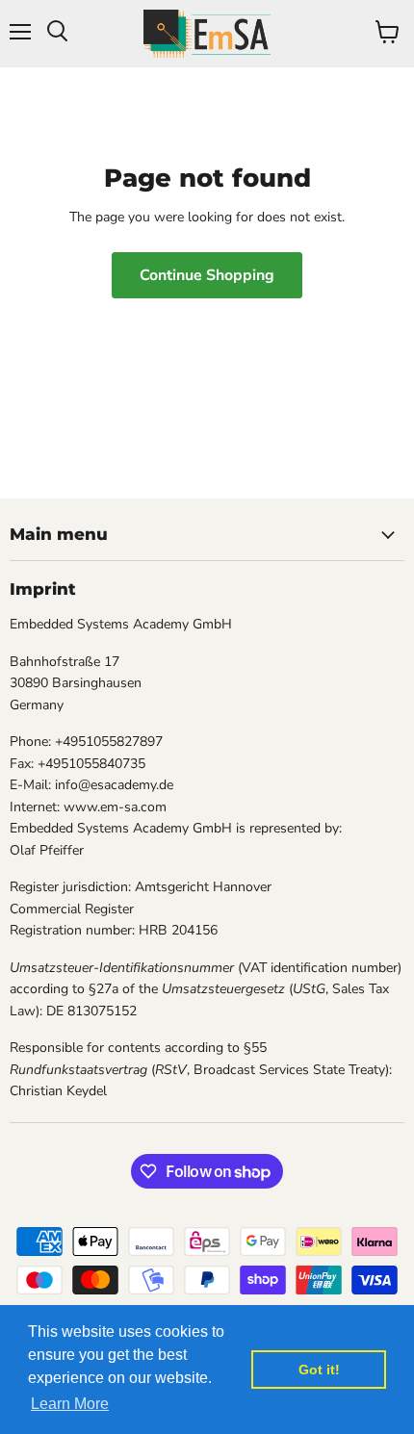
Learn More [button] (70, 1404)
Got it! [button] (319, 1369)
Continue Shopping (207, 275)
